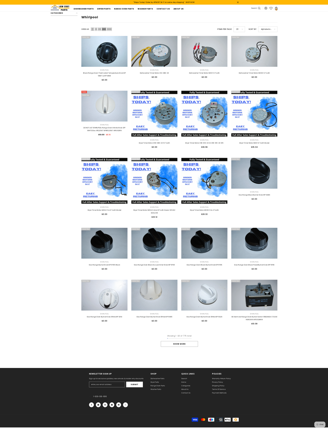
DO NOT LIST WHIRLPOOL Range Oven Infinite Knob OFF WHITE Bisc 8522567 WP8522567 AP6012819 (104, 129)
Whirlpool (104, 70)
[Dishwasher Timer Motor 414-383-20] (154, 51)
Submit (134, 384)
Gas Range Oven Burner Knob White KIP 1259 (104, 317)
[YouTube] (118, 404)
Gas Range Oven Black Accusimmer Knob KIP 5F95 (154, 265)
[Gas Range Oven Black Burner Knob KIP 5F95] (204, 243)
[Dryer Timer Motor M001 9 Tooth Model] (254, 114)
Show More (179, 344)
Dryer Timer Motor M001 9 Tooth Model (254, 143)
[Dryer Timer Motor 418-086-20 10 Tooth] (154, 114)
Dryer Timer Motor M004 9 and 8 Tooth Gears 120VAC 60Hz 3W (154, 211)
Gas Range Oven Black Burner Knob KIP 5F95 (204, 265)
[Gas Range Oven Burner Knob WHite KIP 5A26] (204, 295)
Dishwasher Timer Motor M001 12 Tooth (204, 73)
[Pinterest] (105, 404)
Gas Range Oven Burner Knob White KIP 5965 (154, 317)
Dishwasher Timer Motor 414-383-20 (154, 73)
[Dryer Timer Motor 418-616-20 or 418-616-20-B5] (204, 114)
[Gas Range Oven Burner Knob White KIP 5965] (154, 295)
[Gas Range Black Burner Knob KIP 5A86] (254, 173)
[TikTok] (111, 404)
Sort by (252, 29)
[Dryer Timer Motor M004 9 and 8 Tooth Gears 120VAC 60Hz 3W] (154, 181)
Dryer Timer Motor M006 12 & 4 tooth (204, 210)
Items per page (224, 29)
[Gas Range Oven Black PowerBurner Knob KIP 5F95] (254, 243)
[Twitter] (125, 404)
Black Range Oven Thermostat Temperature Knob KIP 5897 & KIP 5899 (104, 74)
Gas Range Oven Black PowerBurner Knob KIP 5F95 (254, 265)
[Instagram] (98, 404)
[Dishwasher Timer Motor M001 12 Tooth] (204, 51)
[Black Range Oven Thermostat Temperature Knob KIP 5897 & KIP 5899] (104, 51)
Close (238, 2)
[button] (92, 29)
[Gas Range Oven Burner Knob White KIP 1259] (104, 295)
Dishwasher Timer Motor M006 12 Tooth (254, 73)
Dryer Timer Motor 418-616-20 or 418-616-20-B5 (204, 143)
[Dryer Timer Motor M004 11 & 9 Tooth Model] (104, 181)
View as (85, 29)
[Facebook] (91, 404)
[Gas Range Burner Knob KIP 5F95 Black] (104, 243)
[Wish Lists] (271, 8)
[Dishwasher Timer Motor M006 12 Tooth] (254, 51)
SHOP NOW (190, 2)
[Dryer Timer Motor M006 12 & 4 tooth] (204, 181)
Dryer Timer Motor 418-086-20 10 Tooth (154, 143)
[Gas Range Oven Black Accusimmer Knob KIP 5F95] (154, 243)
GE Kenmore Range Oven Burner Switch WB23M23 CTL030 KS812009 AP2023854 (254, 318)
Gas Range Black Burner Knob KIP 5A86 (254, 195)
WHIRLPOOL (104, 125)
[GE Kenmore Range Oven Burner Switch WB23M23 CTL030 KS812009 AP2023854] (254, 295)
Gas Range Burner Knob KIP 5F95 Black (104, 265)
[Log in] (266, 8)
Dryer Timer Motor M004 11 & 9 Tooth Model (104, 210)
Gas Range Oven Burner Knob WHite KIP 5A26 (204, 317)
